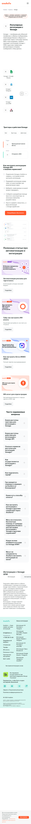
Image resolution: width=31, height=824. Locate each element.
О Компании (6, 645)
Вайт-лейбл (6, 659)
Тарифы (5, 647)
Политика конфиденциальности (12, 692)
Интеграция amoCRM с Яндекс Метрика (21, 632)
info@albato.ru (7, 633)
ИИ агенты (6, 650)
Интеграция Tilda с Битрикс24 (22, 649)
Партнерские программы (7, 655)
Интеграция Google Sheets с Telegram (22, 654)
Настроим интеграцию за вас (14, 666)
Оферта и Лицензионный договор (13, 690)
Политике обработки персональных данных (8, 820)
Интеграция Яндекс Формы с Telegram (21, 638)
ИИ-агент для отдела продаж (15, 394)
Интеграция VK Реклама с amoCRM (21, 644)
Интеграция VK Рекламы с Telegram (21, 627)
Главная (5, 9)
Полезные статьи (8, 652)
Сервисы (10, 9)
